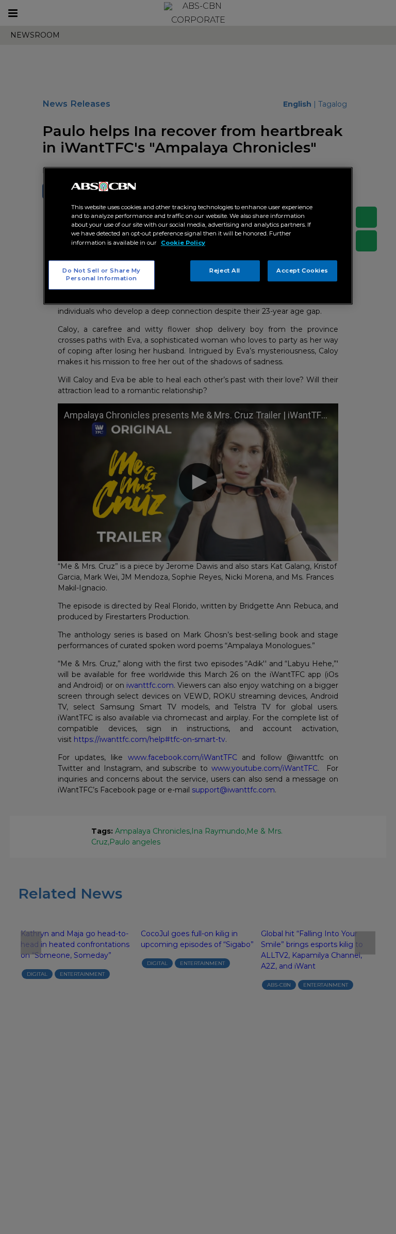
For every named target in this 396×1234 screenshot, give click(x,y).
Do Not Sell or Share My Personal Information (101, 274)
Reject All (224, 270)
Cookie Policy (183, 242)
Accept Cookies (302, 270)
